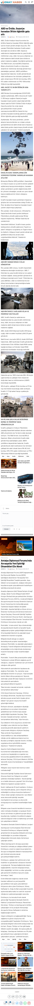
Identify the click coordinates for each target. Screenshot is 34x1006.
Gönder (6, 529)
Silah (27, 456)
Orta (20, 939)
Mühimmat (21, 456)
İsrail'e (13, 456)
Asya (3, 939)
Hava (8, 456)
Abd (3, 456)
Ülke (25, 939)
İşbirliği (14, 939)
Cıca (8, 939)
